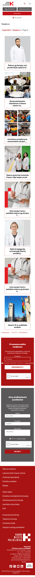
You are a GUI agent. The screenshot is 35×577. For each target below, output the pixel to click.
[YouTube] (18, 566)
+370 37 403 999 (25, 552)
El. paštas (17, 356)
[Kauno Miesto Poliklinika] (19, 537)
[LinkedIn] (22, 566)
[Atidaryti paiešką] (24, 4)
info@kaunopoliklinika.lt (24, 554)
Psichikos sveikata (9, 481)
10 (15, 332)
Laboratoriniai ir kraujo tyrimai (14, 473)
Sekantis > (25, 332)
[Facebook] (11, 566)
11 (17, 332)
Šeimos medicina (9, 469)
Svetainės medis (9, 523)
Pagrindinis (6, 30)
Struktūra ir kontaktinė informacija (15, 496)
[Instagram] (14, 566)
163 (20, 332)
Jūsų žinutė (17, 429)
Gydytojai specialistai (11, 477)
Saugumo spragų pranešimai (13, 527)
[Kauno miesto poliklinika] (8, 4)
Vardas (17, 413)
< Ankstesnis (5, 332)
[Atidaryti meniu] (29, 4)
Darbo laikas (7, 492)
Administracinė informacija (13, 500)
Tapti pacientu (17, 13)
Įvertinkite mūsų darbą (11, 504)
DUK (4, 508)
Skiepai (5, 485)
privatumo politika (29, 363)
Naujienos (17, 30)
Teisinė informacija (10, 519)
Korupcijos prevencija (11, 515)
